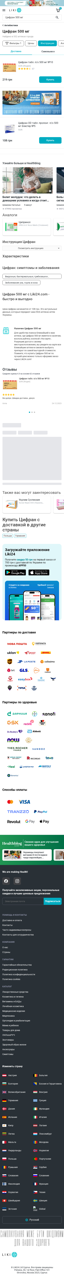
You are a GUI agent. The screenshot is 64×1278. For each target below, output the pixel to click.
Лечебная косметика (13, 1006)
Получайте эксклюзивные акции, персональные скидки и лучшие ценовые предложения (30, 892)
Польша (8, 536)
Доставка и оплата (12, 920)
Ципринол (24, 222)
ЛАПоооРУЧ (8, 1035)
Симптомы (7, 1054)
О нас (5, 947)
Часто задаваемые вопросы (16, 930)
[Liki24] (9, 1254)
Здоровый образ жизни (14, 1044)
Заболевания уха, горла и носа (21, 282)
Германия (20, 536)
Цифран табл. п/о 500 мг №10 (35, 62)
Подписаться (52, 901)
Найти (57, 17)
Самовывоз (48, 51)
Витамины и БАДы (11, 1001)
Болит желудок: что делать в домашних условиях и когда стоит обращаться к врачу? (24, 198)
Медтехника (8, 1016)
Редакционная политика (14, 969)
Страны (6, 952)
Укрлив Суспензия (29, 499)
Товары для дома (11, 1030)
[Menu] (3, 10)
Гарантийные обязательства (17, 965)
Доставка (16, 51)
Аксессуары (8, 1049)
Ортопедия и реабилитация (16, 1020)
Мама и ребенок (10, 1025)
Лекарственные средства (15, 992)
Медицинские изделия (13, 1011)
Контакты (7, 925)
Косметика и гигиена (13, 996)
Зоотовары (8, 1040)
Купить (50, 79)
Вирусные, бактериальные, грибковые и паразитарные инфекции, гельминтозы (26, 277)
